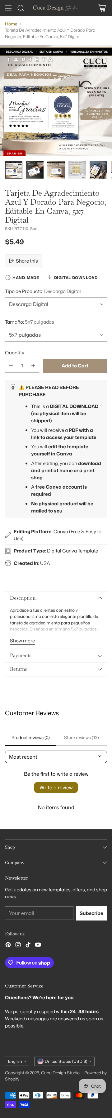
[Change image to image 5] (98, 170)
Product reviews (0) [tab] (31, 737)
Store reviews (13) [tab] (81, 737)
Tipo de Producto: (43, 291)
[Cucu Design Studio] (56, 8)
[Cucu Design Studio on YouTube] (38, 945)
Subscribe (91, 913)
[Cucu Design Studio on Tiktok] (28, 945)
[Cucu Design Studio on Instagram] (18, 945)
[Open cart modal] (102, 8)
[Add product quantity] (33, 365)
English (15, 1061)
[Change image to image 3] (56, 170)
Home (11, 24)
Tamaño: (29, 321)
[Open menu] (8, 8)
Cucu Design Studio (60, 1073)
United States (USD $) (66, 1061)
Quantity (14, 352)
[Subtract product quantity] (10, 365)
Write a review (56, 787)
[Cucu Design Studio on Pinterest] (8, 945)
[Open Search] (20, 8)
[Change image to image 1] (13, 170)
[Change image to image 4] (77, 170)
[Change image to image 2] (35, 170)
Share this (27, 260)
